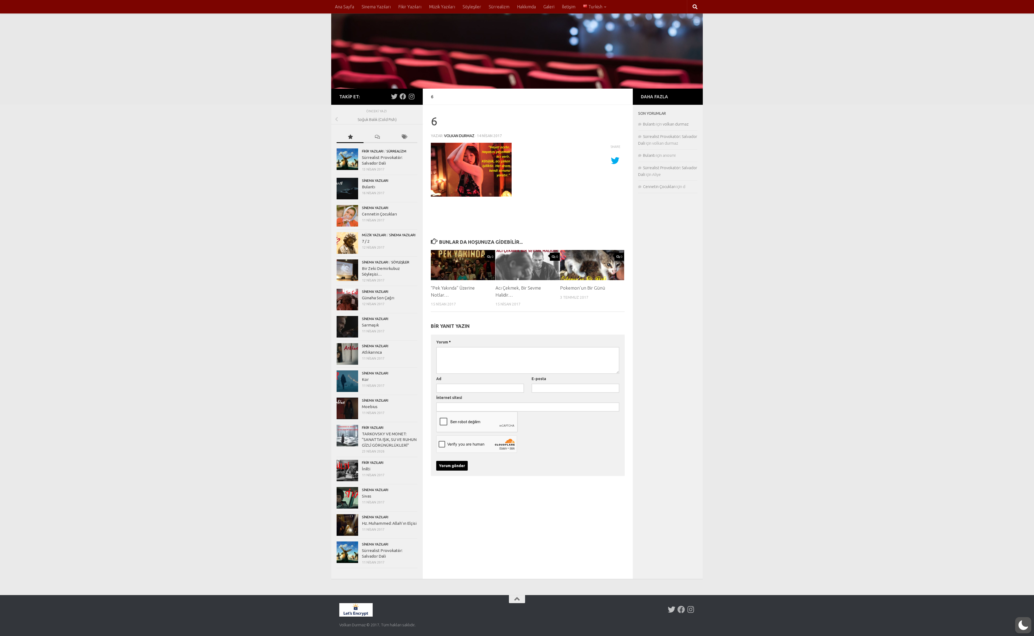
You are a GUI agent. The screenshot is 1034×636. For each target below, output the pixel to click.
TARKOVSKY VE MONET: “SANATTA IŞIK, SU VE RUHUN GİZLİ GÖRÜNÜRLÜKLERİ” (389, 439)
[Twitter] (394, 96)
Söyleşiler (472, 6)
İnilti (366, 469)
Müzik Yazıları (442, 6)
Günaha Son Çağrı (378, 298)
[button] (1023, 625)
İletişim (568, 6)
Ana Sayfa (344, 6)
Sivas (366, 496)
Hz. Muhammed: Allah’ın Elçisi (389, 523)
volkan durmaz (459, 136)
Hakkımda (526, 6)
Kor (365, 379)
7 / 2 (365, 241)
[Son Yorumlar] (377, 137)
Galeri (548, 6)
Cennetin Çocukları (379, 214)
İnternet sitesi (449, 397)
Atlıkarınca (372, 352)
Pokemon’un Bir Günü (582, 287)
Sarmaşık (370, 325)
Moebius (370, 406)
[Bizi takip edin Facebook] (403, 96)
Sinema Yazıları (376, 6)
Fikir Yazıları (409, 6)
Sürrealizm (499, 6)
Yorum (443, 342)
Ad (438, 379)
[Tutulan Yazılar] (350, 137)
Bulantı (368, 187)
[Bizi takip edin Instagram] (411, 96)
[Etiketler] (403, 137)
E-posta (539, 379)
